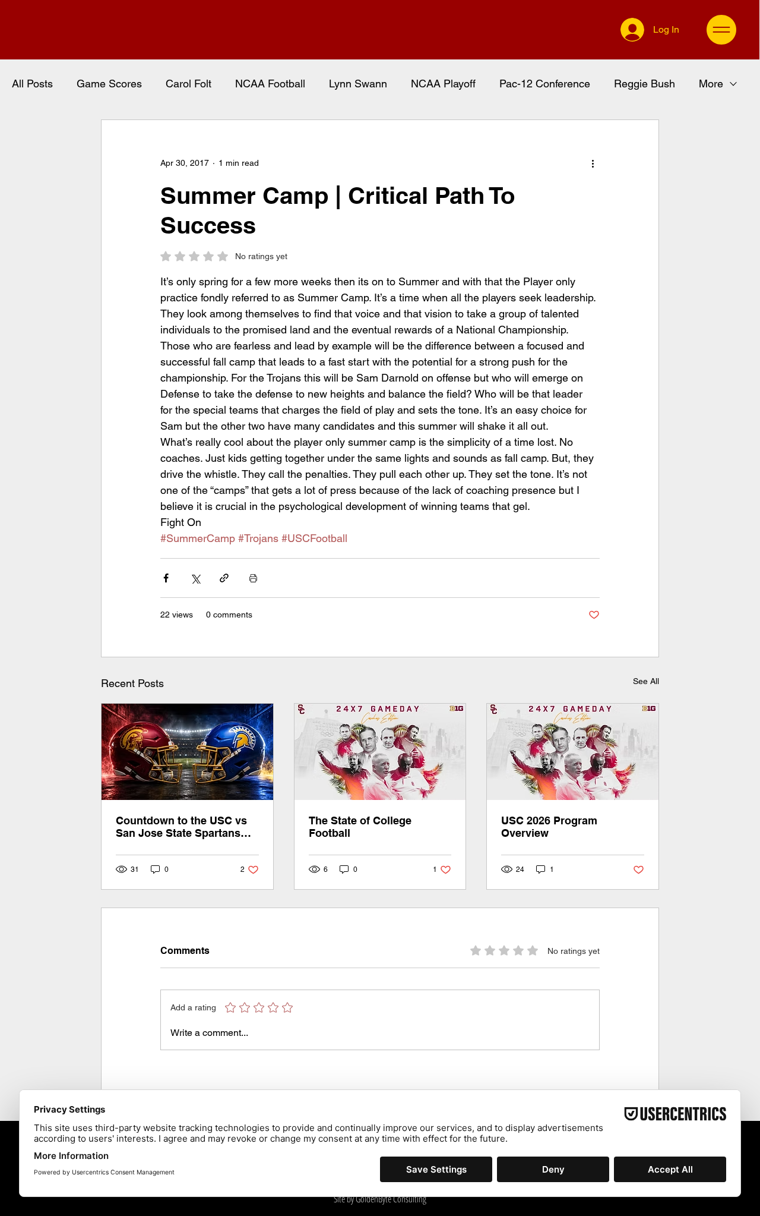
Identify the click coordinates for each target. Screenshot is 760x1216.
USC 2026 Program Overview (549, 826)
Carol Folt (188, 83)
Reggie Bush (644, 83)
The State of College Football (360, 826)
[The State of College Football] (380, 752)
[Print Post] (253, 578)
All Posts (32, 83)
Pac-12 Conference (544, 83)
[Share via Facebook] (166, 578)
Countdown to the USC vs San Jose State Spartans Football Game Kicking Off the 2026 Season (183, 826)
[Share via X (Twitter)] (195, 578)
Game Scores (109, 83)
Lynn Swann (358, 83)
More (711, 83)
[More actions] (592, 163)
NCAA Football (270, 83)
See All (646, 681)
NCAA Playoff (443, 83)
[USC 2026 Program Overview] (572, 752)
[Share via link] (224, 578)
